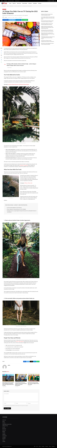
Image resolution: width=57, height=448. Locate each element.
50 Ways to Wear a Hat (28, 183)
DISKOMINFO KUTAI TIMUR (6, 424)
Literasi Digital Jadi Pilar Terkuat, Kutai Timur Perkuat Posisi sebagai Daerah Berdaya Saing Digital (47, 18)
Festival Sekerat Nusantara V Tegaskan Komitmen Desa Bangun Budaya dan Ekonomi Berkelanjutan (21, 384)
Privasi (50, 446)
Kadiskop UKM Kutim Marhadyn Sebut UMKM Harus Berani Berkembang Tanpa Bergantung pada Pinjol (47, 27)
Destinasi (30, 3)
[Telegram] (1, 60)
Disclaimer (53, 446)
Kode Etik (43, 446)
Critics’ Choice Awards (20, 341)
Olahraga (39, 3)
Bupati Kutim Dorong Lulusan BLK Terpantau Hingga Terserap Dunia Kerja (33, 383)
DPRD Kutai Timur (5, 425)
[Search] (55, 1)
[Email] (1, 55)
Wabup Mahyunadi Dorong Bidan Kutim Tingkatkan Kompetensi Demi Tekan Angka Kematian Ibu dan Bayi (8, 384)
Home (10, 3)
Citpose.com (9, 446)
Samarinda (3, 438)
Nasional (14, 3)
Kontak (40, 446)
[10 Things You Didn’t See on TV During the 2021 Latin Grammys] (20, 34)
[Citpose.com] (4, 3)
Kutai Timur (4, 428)
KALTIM (3, 427)
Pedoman (46, 446)
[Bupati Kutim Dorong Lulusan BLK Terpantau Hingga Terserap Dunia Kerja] (33, 378)
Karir (37, 446)
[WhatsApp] (1, 62)
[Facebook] (1, 51)
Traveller (3, 441)
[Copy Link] (1, 57)
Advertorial (19, 3)
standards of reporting (24, 165)
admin (6, 17)
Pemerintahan (24, 3)
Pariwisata (3, 434)
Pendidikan (35, 3)
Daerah (3, 421)
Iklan (34, 446)
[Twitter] (1, 53)
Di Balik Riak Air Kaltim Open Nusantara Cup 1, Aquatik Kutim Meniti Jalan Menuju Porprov (48, 37)
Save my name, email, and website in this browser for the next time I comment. (16, 405)
